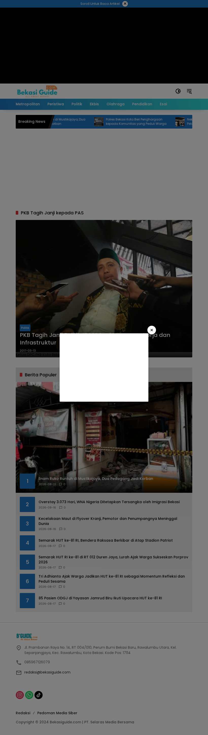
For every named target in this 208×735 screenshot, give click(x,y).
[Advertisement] (104, 367)
